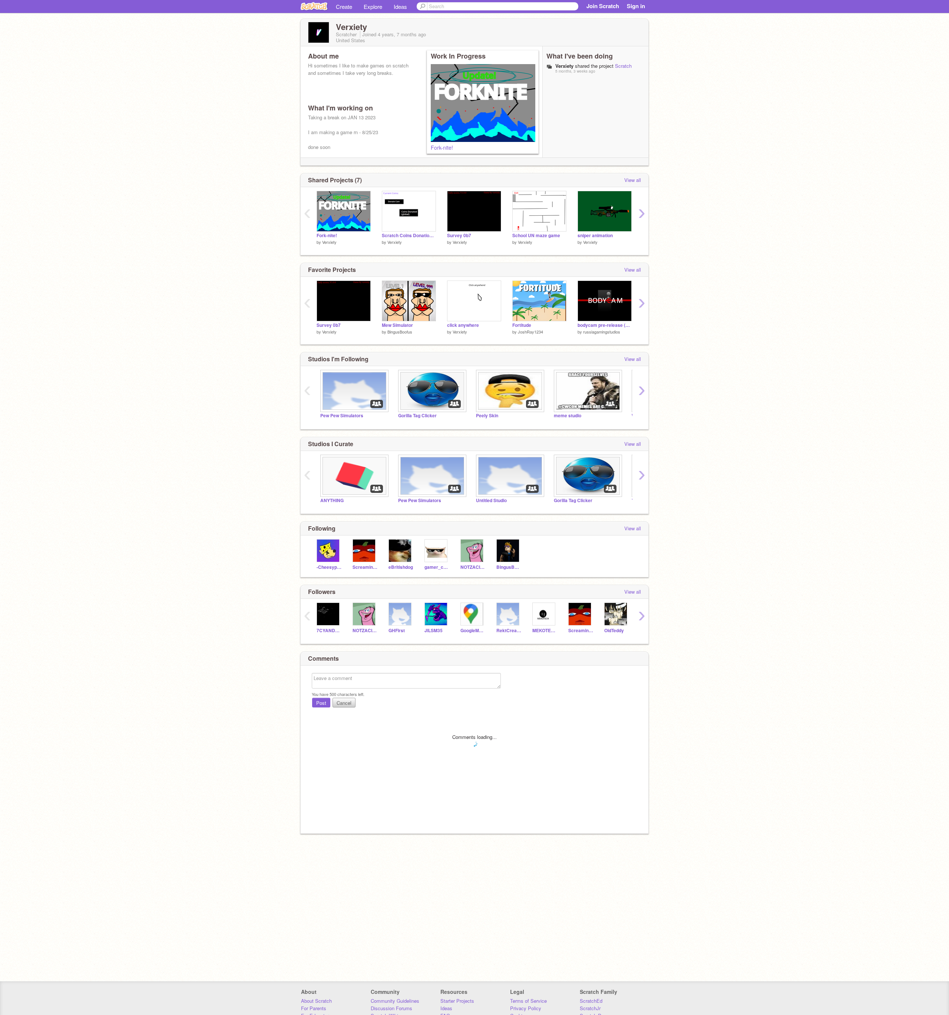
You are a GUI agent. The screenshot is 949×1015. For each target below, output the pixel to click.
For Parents (313, 1008)
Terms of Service (528, 1000)
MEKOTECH (544, 630)
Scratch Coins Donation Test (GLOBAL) (409, 235)
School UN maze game (536, 235)
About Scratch (316, 1000)
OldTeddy (614, 630)
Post (321, 702)
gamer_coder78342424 (436, 567)
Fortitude (521, 325)
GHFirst (396, 630)
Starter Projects (457, 1000)
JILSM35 (433, 630)
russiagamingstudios (601, 332)
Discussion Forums (391, 1008)
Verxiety (329, 242)
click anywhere (463, 325)
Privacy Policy (525, 1008)
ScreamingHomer (365, 567)
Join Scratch (602, 6)
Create (344, 6)
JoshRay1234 (530, 332)
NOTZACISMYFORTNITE (472, 567)
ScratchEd (591, 1000)
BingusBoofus (399, 332)
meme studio (567, 415)
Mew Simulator (397, 325)
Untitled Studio (491, 500)
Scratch (623, 65)
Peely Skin (487, 415)
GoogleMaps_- (472, 630)
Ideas (400, 6)
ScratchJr (590, 1008)
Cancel (344, 702)
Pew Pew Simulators (341, 415)
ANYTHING (332, 500)
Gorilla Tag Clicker (417, 415)
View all (632, 179)
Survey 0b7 (459, 235)
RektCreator (508, 630)
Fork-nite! (442, 147)
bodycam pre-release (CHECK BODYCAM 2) (605, 325)
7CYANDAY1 (329, 630)
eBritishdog (400, 567)
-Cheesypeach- (329, 567)
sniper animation (595, 235)
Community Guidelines (395, 1000)
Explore (373, 6)
